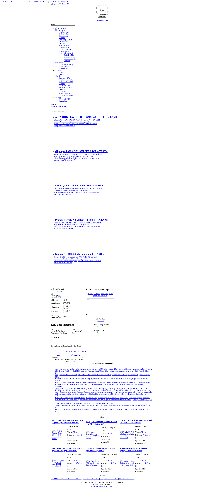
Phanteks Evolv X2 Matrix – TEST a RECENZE (81, 219)
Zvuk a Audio (64, 51)
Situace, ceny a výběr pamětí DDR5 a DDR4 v (80, 185)
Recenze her (63, 68)
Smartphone (63, 101)
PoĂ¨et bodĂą (75, 355)
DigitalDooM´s (69, 55)
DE (67, 2)
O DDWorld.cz (6, 2)
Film (110, 436)
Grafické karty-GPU (66, 80)
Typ (58, 355)
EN (65, 2)
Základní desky (64, 34)
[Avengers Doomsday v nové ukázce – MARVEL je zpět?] (93, 438)
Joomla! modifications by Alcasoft (102, 486)
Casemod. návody (70, 57)
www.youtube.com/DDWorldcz (109, 479)
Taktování (67, 61)
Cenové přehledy (65, 45)
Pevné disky (63, 41)
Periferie (62, 38)
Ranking (83, 351)
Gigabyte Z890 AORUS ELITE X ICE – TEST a (81, 151)
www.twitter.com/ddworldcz (91, 479)
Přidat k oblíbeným (61, 28)
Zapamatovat (103, 14)
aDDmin (75, 432)
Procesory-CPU (64, 78)
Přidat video (102, 475)
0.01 (59, 296)
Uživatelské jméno (102, 6)
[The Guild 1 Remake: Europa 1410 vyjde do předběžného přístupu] (59, 439)
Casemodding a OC (66, 53)
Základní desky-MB (66, 82)
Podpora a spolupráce (18, 2)
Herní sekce (59, 63)
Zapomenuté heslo (102, 20)
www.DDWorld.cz (56, 479)
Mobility (58, 97)
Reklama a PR (68, 95)
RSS (62, 2)
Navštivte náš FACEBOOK (35, 2)
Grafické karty (64, 32)
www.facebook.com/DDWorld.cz (72, 479)
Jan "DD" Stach (95, 482)
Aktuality (58, 76)
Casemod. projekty (70, 59)
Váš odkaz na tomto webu (126, 479)
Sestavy (62, 43)
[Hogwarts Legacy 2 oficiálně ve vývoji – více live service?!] (127, 465)
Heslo (102, 10)
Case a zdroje (63, 36)
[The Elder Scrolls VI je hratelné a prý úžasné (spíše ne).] (93, 465)
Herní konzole (64, 66)
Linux (61, 72)
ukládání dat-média (65, 87)
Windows (62, 74)
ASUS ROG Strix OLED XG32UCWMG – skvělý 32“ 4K (86, 117)
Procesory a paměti (65, 40)
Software (58, 70)
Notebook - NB (64, 86)
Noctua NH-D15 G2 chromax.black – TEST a (79, 254)
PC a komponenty (61, 30)
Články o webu (64, 93)
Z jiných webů (64, 47)
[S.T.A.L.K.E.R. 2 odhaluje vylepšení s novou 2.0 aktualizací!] (127, 438)
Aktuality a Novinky (66, 64)
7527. (59, 298)
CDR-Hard (67, 49)
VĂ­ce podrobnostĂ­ (72, 351)
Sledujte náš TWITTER (53, 2)
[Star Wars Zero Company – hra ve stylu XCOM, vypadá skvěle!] (59, 466)
